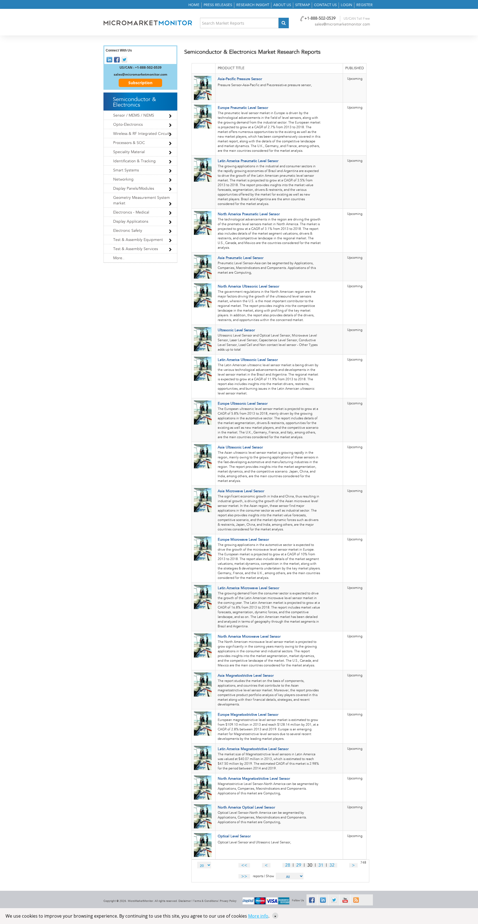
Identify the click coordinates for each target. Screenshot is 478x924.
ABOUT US (282, 5)
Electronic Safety (127, 231)
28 (287, 865)
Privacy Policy (228, 901)
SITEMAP (302, 5)
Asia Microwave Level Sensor (241, 491)
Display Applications (130, 222)
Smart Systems (126, 170)
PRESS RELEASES (218, 5)
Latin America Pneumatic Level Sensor (248, 161)
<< (244, 865)
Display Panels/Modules (133, 189)
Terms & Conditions (205, 901)
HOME (193, 5)
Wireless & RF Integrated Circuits (142, 134)
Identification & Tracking (134, 161)
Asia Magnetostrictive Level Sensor (246, 675)
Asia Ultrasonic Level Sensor (240, 447)
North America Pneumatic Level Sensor (249, 214)
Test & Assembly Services (135, 249)
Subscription (140, 82)
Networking (123, 179)
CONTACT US (325, 5)
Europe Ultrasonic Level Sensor (242, 403)
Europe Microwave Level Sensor (243, 539)
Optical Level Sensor (234, 836)
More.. (118, 258)
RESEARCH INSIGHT (252, 5)
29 (298, 865)
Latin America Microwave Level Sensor (248, 588)
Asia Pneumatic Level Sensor (240, 258)
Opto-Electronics (128, 125)
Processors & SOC (129, 143)
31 (320, 865)
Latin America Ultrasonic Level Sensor (248, 360)
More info (258, 916)
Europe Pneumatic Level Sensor (243, 108)
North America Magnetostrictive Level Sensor (254, 779)
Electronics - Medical (131, 212)
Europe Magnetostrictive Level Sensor (248, 715)
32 (331, 865)
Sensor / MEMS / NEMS (133, 115)
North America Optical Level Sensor (246, 807)
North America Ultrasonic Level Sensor (248, 286)
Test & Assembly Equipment (138, 240)
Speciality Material (129, 152)
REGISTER (364, 5)
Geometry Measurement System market (141, 200)
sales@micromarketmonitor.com (342, 24)
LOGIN (346, 5)
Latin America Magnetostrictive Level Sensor (253, 749)
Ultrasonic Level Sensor (236, 330)
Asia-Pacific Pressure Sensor (240, 79)
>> (244, 876)
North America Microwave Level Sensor (249, 636)
